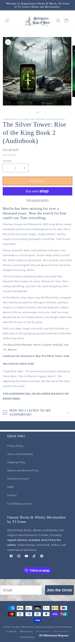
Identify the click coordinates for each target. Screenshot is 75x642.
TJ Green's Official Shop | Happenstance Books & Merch (37, 627)
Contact (12, 495)
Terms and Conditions (20, 454)
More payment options (37, 200)
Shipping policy (27, 637)
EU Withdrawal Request (53, 635)
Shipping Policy (16, 462)
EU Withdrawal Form (20, 503)
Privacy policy (43, 631)
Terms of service (60, 631)
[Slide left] (29, 112)
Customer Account (18, 478)
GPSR (10, 487)
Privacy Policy (15, 445)
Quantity (7, 160)
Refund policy (26, 631)
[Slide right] (46, 112)
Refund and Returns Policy (23, 470)
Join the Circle (59, 590)
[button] (7, 21)
